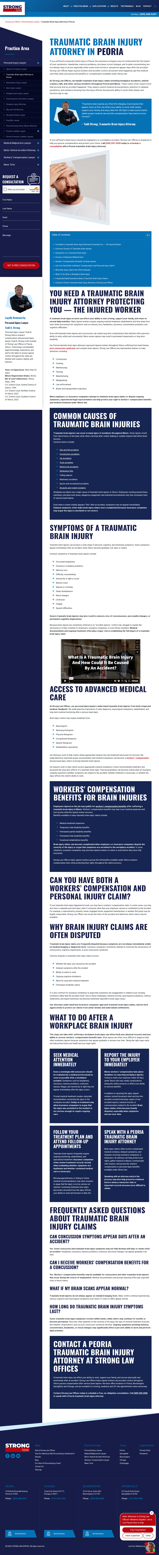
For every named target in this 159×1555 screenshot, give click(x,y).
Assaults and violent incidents (73, 488)
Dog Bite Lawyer (12, 120)
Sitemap (38, 1470)
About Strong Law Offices (45, 1450)
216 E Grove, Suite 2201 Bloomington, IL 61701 (92, 1492)
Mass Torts (9, 164)
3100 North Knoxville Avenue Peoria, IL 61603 (16, 1492)
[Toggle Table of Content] (145, 235)
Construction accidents (70, 454)
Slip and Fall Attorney (14, 109)
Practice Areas (81, 6)
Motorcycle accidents (69, 467)
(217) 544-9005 (136, 1498)
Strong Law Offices (12, 22)
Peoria (122, 1450)
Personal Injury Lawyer (30, 22)
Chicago (123, 1460)
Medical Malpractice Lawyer (17, 143)
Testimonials (127, 6)
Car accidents (65, 458)
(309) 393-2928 (113, 143)
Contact (147, 6)
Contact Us (39, 1466)
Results (114, 6)
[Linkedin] (13, 1456)
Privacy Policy (145, 1450)
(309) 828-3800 (97, 1498)
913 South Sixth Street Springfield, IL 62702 (130, 1492)
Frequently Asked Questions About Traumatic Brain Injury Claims (81, 278)
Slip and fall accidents (69, 450)
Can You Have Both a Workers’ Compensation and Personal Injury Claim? (85, 266)
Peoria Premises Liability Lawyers (19, 137)
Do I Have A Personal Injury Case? (48, 1463)
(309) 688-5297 (148, 14)
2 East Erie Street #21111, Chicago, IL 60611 (54, 1492)
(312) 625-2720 (58, 1498)
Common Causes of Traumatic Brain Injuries (73, 249)
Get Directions (20, 1534)
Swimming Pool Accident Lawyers (20, 99)
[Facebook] (7, 1456)
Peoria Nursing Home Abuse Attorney (21, 126)
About (66, 6)
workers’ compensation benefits (111, 806)
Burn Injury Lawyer (13, 88)
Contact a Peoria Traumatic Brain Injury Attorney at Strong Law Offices (84, 283)
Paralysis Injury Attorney (16, 104)
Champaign (124, 1463)
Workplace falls (66, 471)
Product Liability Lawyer (15, 131)
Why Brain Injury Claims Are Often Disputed (72, 270)
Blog (138, 6)
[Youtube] (18, 1456)
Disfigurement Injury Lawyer (17, 93)
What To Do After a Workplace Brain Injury (72, 274)
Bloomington (125, 1457)
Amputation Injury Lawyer (16, 83)
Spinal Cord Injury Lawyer (16, 69)
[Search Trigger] (155, 6)
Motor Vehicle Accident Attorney (20, 150)
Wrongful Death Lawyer (15, 115)
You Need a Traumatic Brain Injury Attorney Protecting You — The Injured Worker (88, 244)
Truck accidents (66, 462)
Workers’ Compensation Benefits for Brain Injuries (75, 261)
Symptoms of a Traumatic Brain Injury (70, 253)
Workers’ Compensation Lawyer (19, 157)
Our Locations (99, 6)
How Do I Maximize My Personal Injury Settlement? (55, 1454)
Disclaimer (144, 1454)
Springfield (124, 1454)
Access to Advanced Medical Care (69, 257)
